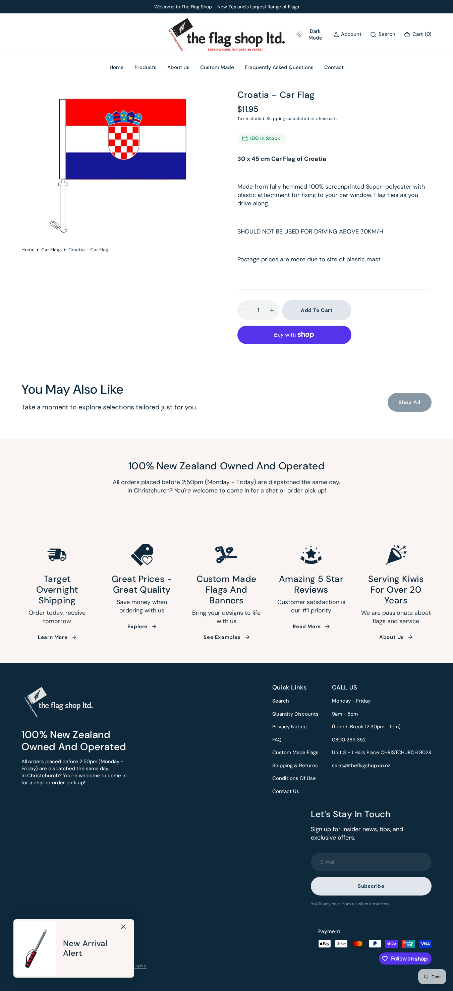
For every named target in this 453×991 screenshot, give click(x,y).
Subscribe (371, 886)
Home (28, 250)
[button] (418, 34)
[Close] (123, 926)
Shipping (276, 118)
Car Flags (51, 250)
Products (145, 67)
